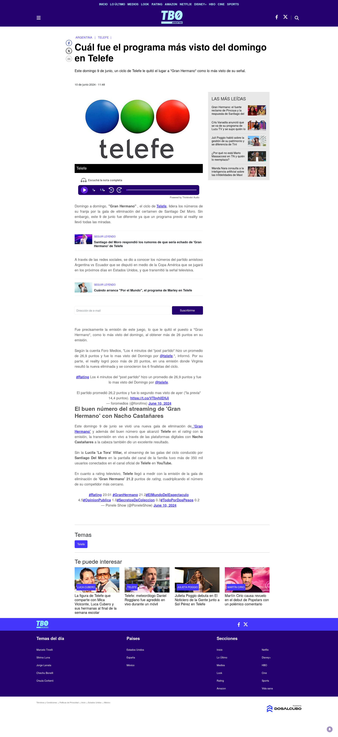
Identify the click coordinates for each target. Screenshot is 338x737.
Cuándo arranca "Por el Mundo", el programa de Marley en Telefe (143, 290)
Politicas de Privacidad (69, 702)
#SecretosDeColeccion (136, 499)
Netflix (186, 4)
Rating (157, 4)
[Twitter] (69, 51)
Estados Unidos (135, 649)
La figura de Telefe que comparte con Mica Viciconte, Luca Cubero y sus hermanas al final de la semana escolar (96, 604)
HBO (212, 4)
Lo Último (117, 4)
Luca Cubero (86, 587)
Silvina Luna (43, 657)
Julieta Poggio (187, 587)
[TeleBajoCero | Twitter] (285, 17)
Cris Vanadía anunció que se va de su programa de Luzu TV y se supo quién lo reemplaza (229, 127)
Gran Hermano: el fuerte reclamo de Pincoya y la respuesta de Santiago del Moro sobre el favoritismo (228, 112)
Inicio (103, 4)
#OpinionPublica (97, 499)
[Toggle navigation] (38, 17)
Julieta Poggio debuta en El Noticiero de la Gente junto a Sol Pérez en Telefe (197, 599)
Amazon (171, 4)
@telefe (161, 382)
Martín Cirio (236, 587)
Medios (133, 4)
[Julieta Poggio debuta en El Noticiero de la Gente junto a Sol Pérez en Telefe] (197, 580)
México (130, 665)
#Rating (82, 376)
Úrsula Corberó (45, 680)
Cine (221, 4)
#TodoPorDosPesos (177, 499)
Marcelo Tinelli (44, 649)
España (131, 657)
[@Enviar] (69, 59)
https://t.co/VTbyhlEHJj (149, 397)
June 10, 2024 (159, 403)
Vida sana (267, 688)
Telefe (81, 544)
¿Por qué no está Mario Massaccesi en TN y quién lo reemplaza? (228, 156)
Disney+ (200, 4)
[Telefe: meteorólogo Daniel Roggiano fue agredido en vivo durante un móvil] (147, 580)
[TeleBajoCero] (101, 624)
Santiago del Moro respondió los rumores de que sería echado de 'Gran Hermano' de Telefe (148, 244)
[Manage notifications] (330, 729)
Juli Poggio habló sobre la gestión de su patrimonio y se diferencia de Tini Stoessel (228, 143)
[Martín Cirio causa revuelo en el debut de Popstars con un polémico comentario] (247, 580)
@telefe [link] (166, 355)
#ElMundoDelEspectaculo (167, 494)
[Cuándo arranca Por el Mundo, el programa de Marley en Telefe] (83, 289)
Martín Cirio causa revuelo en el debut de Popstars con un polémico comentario (247, 599)
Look (145, 4)
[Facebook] (69, 43)
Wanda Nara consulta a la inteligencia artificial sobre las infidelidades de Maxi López (228, 173)
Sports (233, 4)
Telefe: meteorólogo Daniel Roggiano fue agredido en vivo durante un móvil (145, 599)
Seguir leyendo (105, 236)
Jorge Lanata (43, 665)
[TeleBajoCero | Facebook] (278, 17)
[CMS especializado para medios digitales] (270, 708)
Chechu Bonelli (44, 673)
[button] (187, 310)
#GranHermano (125, 494)
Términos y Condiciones (46, 702)
